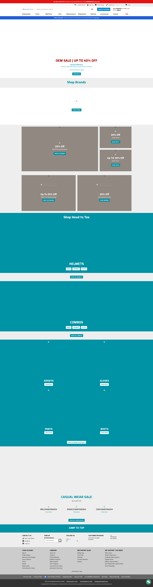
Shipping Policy (67, 577)
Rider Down (108, 553)
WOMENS (76, 269)
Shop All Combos (76, 335)
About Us (52, 553)
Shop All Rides (125, 577)
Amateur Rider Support (112, 557)
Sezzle (24, 564)
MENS (68, 269)
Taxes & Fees (78, 577)
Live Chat (120, 5)
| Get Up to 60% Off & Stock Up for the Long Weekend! (76, 18)
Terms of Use (27, 577)
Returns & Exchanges (28, 557)
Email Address (49, 538)
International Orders (28, 568)
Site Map (104, 577)
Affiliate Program (55, 559)
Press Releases (54, 557)
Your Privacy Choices (53, 577)
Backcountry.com (72, 581)
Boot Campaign (110, 566)
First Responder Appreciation (114, 564)
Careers (52, 555)
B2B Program (54, 561)
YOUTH (84, 269)
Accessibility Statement (92, 577)
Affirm (24, 561)
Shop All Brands (114, 577)
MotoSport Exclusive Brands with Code (76, 1)
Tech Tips (80, 555)
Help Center (26, 566)
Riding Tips (80, 553)
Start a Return (26, 559)
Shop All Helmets (76, 277)
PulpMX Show (109, 559)
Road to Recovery (110, 555)
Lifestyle (79, 557)
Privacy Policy (38, 577)
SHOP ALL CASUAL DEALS (77, 520)
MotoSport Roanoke (56, 568)
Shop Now (76, 74)
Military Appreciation (111, 561)
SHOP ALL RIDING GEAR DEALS (76, 442)
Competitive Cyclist (86, 581)
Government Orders (56, 566)
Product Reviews (82, 559)
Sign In (24, 553)
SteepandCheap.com (101, 581)
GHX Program (54, 564)
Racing (79, 561)
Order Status (26, 555)
